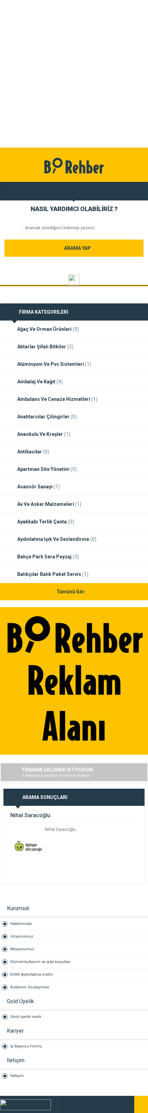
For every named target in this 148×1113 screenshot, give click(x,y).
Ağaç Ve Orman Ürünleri (48, 329)
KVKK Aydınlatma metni (31, 974)
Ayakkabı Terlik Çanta (45, 521)
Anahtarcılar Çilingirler (47, 416)
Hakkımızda (21, 923)
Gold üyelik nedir (25, 1017)
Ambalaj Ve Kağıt (40, 381)
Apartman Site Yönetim (47, 469)
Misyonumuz (22, 949)
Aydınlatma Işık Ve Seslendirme (56, 539)
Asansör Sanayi (38, 486)
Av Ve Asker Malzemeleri (49, 504)
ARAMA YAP (77, 248)
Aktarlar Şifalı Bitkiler (45, 346)
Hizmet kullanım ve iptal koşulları (40, 962)
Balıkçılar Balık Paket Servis (52, 574)
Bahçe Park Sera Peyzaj (48, 556)
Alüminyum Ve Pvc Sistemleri (54, 364)
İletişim (17, 1076)
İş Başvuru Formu (26, 1046)
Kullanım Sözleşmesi (29, 987)
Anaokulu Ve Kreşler (43, 434)
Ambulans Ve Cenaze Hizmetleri (57, 399)
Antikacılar (33, 451)
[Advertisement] (74, 74)
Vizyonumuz (21, 936)
